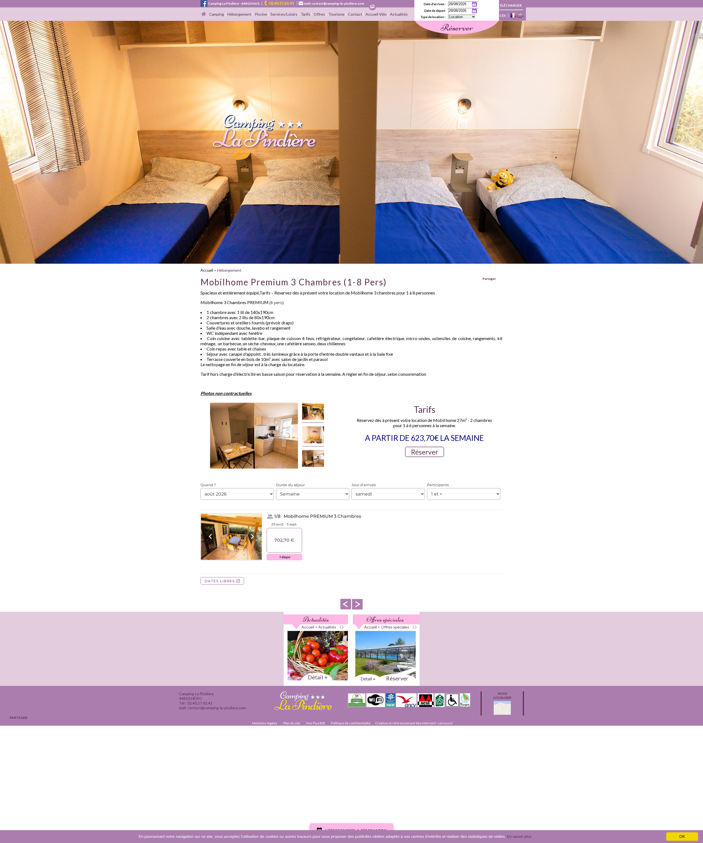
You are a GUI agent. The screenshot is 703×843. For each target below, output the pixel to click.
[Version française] (513, 15)
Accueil (206, 270)
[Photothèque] (372, 7)
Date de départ (434, 10)
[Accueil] (203, 14)
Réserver (424, 452)
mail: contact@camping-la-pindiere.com (334, 3)
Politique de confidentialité (350, 723)
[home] (259, 148)
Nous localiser (502, 695)
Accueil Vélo (376, 14)
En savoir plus (519, 836)
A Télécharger (508, 5)
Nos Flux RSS (315, 723)
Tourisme (336, 14)
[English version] (520, 15)
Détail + (318, 677)
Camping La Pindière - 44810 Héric (234, 3)
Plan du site (291, 723)
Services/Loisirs (283, 14)
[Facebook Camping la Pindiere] (203, 2)
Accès (500, 15)
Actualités (399, 14)
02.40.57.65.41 (281, 3)
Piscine (261, 14)
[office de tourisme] (465, 705)
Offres (319, 14)
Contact (355, 14)
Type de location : (432, 17)
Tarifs (305, 14)
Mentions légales (264, 723)
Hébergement (239, 14)
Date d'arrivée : (434, 4)
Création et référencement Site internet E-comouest (414, 723)
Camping (216, 14)
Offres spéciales (385, 619)
